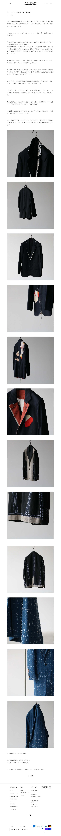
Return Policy (13, 799)
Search (12, 790)
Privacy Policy (13, 806)
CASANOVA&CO (48, 831)
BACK (31, 776)
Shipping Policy (14, 796)
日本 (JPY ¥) (14, 829)
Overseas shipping (12, 802)
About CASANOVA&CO (24, 791)
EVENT (22, 795)
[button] (10, 3)
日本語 (23, 829)
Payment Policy (14, 793)
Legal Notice (13, 809)
